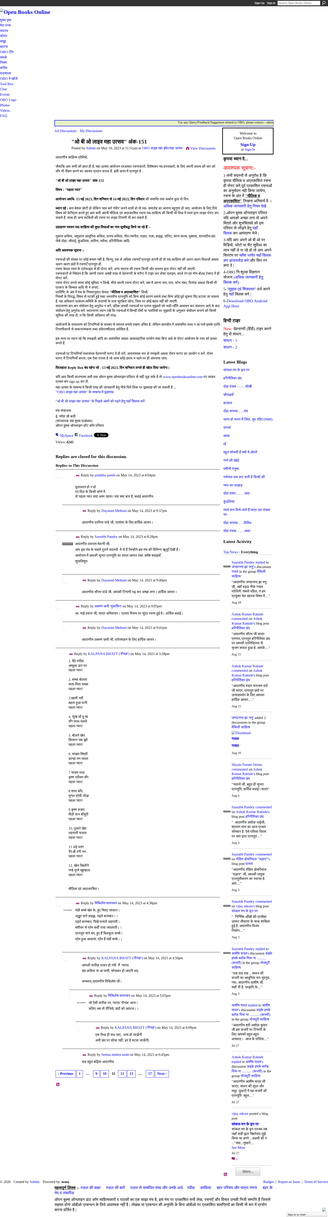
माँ (224, 444)
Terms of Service (316, 1182)
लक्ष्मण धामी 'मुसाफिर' (108, 606)
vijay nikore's (245, 906)
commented (240, 619)
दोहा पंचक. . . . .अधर (236, 531)
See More (238, 1147)
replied (260, 562)
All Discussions (65, 131)
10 (104, 1073)
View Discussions (203, 148)
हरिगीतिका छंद (232, 378)
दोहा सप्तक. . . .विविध (237, 523)
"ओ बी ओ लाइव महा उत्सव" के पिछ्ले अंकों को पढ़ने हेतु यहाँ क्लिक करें (100, 401)
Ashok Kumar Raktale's (253, 812)
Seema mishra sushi (115, 1054)
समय (226, 436)
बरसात (227, 403)
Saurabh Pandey (106, 537)
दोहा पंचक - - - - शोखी (237, 386)
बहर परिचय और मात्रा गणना (237, 1187)
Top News (230, 552)
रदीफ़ (191, 1187)
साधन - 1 (230, 340)
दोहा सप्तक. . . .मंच (235, 411)
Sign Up (259, 3)
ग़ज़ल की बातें (115, 1187)
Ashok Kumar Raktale (247, 614)
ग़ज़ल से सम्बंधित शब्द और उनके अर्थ (156, 1187)
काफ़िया (205, 1187)
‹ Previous (65, 1073)
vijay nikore (240, 1114)
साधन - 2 (230, 347)
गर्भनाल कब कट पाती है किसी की (244, 477)
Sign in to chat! (297, 1214)
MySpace (66, 435)
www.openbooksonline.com (183, 377)
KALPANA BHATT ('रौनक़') (108, 654)
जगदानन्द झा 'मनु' (243, 718)
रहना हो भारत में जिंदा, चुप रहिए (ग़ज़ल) (247, 419)
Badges (268, 1182)
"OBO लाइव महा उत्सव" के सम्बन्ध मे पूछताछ (84, 392)
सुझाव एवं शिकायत (241, 289)
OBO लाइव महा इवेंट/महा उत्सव (162, 148)
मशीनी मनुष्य (231, 469)
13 (131, 1073)
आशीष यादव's (240, 953)
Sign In (271, 3)
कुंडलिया (229, 501)
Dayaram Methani (114, 511)
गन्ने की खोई (231, 460)
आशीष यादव (239, 1005)
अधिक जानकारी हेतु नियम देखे (244, 206)
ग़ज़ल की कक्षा (90, 1187)
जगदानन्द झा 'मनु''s (244, 567)
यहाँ (231, 294)
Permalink (78, 475)
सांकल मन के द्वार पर (236, 370)
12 (122, 1073)
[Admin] (61, 150)
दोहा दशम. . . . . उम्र (236, 493)
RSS (58, 1085)
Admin (91, 148)
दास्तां (227, 427)
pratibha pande (105, 475)
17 (150, 1073)
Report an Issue (289, 1182)
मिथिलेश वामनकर (106, 903)
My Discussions (91, 131)
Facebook (86, 435)
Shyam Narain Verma (247, 765)
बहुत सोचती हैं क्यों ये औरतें (240, 452)
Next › (161, 1073)
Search (324, 3)
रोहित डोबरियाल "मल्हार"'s (253, 859)
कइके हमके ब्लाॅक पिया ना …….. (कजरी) (252, 958)
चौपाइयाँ (228, 395)
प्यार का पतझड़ (233, 485)
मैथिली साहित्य (241, 727)
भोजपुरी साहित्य (259, 1019)
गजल (235, 571)
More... (248, 1171)
